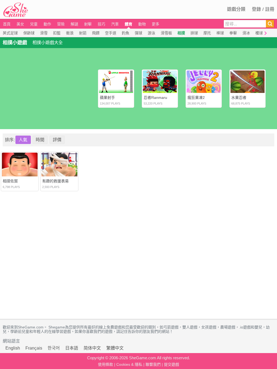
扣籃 (57, 33)
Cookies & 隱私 (129, 364)
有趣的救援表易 (55, 181)
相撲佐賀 (10, 181)
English (12, 348)
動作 (47, 24)
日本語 (71, 348)
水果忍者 (238, 97)
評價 (57, 139)
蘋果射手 (107, 97)
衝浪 (70, 33)
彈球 (138, 33)
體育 (128, 24)
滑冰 (246, 33)
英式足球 (10, 33)
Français (33, 348)
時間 (40, 139)
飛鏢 (96, 33)
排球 (194, 33)
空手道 (110, 33)
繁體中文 (115, 348)
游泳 (151, 33)
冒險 (61, 24)
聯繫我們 (153, 364)
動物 (142, 24)
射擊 (88, 24)
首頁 (7, 24)
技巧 (101, 24)
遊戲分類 (236, 9)
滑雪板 (166, 33)
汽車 (115, 24)
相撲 (181, 33)
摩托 (207, 33)
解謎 (74, 24)
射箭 (83, 33)
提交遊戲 (171, 364)
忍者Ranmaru (155, 97)
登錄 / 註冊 (263, 9)
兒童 (34, 24)
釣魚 (125, 33)
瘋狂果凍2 (196, 97)
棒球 (220, 33)
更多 (155, 24)
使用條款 (105, 364)
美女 (20, 24)
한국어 (54, 348)
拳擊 (233, 33)
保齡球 (29, 33)
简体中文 (92, 348)
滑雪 (44, 33)
